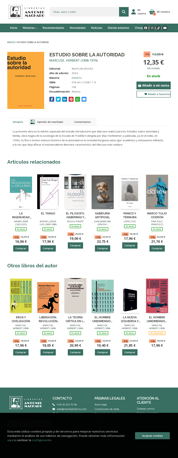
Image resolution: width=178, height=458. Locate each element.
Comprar (20, 248)
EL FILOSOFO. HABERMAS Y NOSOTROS (75, 215)
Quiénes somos (146, 408)
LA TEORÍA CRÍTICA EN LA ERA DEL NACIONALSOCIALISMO (75, 319)
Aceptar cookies (152, 435)
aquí (10, 440)
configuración (41, 440)
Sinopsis (18, 122)
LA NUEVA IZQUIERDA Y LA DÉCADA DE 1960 (130, 319)
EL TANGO (48, 213)
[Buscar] (124, 12)
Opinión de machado (50, 122)
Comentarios (82, 122)
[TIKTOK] (158, 28)
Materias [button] (29, 27)
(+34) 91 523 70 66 (67, 404)
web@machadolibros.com (72, 409)
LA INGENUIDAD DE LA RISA (21, 215)
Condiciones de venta (107, 409)
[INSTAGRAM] (152, 28)
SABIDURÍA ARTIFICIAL (102, 215)
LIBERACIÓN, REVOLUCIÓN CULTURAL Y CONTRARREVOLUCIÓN (48, 319)
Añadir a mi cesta (155, 85)
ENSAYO (11, 42)
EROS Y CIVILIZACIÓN (21, 319)
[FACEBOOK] (145, 28)
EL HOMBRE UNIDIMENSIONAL (102, 319)
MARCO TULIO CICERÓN (157, 215)
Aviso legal (101, 404)
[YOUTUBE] (165, 28)
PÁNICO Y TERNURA (130, 215)
